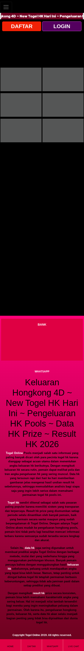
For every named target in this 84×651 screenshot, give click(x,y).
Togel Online (14, 453)
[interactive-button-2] (63, 79)
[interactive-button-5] (21, 130)
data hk (29, 547)
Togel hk (13, 502)
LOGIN (61, 26)
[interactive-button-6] (63, 130)
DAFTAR (22, 26)
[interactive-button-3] (21, 105)
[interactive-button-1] (21, 79)
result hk (39, 593)
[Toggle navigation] (6, 7)
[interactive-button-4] (63, 105)
